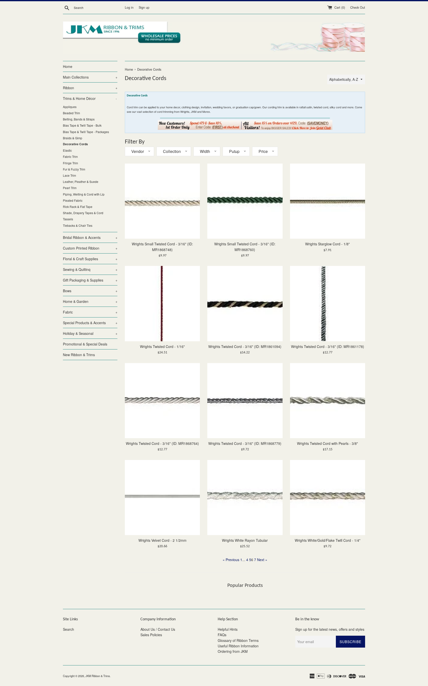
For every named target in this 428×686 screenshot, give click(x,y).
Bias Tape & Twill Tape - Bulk (82, 125)
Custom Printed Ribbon (90, 248)
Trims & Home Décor (90, 98)
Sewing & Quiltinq (90, 269)
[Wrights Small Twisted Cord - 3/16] (162, 201)
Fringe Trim (70, 163)
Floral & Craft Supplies (90, 258)
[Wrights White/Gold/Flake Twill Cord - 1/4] (327, 497)
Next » (262, 559)
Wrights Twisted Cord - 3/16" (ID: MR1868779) (244, 443)
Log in (129, 7)
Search (68, 629)
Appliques (70, 107)
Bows (90, 290)
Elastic (67, 150)
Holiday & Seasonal (90, 333)
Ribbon (90, 87)
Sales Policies (151, 634)
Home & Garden (90, 301)
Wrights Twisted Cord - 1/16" (162, 346)
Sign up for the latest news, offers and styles (329, 629)
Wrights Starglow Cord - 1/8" (327, 243)
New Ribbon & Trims (79, 354)
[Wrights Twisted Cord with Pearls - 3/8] (327, 400)
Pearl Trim (70, 188)
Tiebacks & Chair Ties (77, 225)
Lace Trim (69, 175)
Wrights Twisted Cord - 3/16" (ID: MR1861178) (327, 346)
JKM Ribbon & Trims (97, 676)
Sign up (144, 7)
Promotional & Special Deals (85, 344)
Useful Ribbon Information (238, 645)
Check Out (357, 7)
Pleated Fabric (72, 200)
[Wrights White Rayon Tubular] (244, 497)
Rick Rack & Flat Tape (77, 206)
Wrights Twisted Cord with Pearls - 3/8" (327, 443)
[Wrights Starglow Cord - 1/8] (327, 201)
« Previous (231, 559)
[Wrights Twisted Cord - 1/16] (162, 303)
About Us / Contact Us (157, 629)
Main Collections (90, 77)
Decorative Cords (75, 144)
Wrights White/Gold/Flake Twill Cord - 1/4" (327, 540)
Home (67, 66)
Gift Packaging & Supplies (90, 280)
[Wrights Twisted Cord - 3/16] (244, 303)
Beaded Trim (71, 113)
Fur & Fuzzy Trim (74, 169)
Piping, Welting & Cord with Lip (84, 194)
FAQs (222, 634)
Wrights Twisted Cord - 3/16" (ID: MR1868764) (162, 443)
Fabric (90, 312)
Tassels (68, 219)
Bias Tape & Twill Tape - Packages (86, 132)
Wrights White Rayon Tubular (245, 540)
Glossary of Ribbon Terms (238, 640)
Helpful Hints (228, 629)
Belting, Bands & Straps (79, 119)
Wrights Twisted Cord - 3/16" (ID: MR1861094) (244, 346)
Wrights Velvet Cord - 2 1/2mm (162, 540)
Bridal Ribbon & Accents (90, 237)
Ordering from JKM (233, 651)
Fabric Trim (70, 156)
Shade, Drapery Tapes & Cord (83, 213)
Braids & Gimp (72, 138)
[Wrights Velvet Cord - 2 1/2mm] (162, 497)
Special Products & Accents (90, 322)
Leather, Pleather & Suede (80, 181)
